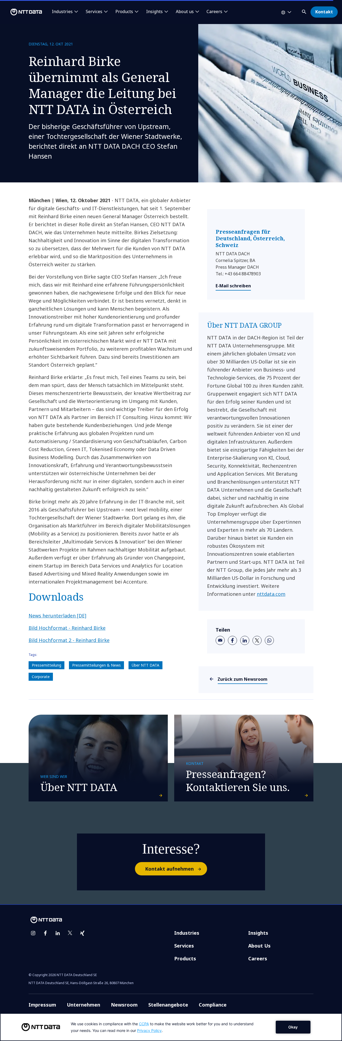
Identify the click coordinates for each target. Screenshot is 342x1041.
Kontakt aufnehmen (169, 869)
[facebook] (232, 640)
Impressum (42, 1004)
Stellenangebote (168, 1004)
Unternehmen (83, 1004)
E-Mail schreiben (233, 286)
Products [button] (124, 11)
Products (185, 958)
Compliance (213, 1004)
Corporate (41, 676)
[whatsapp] (269, 640)
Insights (258, 933)
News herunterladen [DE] (57, 615)
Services (184, 945)
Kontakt (324, 12)
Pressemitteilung (46, 665)
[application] (171, 1027)
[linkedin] (244, 640)
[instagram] (33, 933)
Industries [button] (62, 11)
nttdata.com (271, 594)
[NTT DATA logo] (22, 12)
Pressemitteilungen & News (96, 665)
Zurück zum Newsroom (242, 679)
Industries (186, 933)
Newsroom (124, 1004)
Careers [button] (214, 11)
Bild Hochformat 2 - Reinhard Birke (69, 640)
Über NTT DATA (145, 665)
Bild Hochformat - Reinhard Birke (67, 628)
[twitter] (257, 640)
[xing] (82, 933)
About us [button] (185, 11)
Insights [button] (154, 11)
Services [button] (94, 11)
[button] (304, 11)
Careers (257, 958)
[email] (220, 640)
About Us (259, 945)
